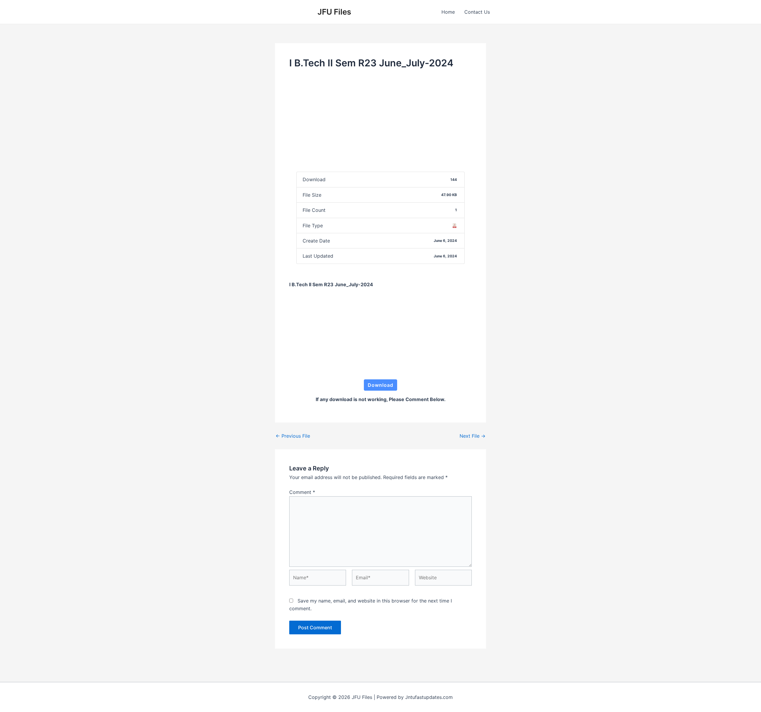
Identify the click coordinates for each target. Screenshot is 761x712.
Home (448, 12)
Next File (472, 436)
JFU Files (334, 11)
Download (380, 385)
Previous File (293, 436)
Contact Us (477, 12)
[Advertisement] (380, 120)
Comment (302, 492)
